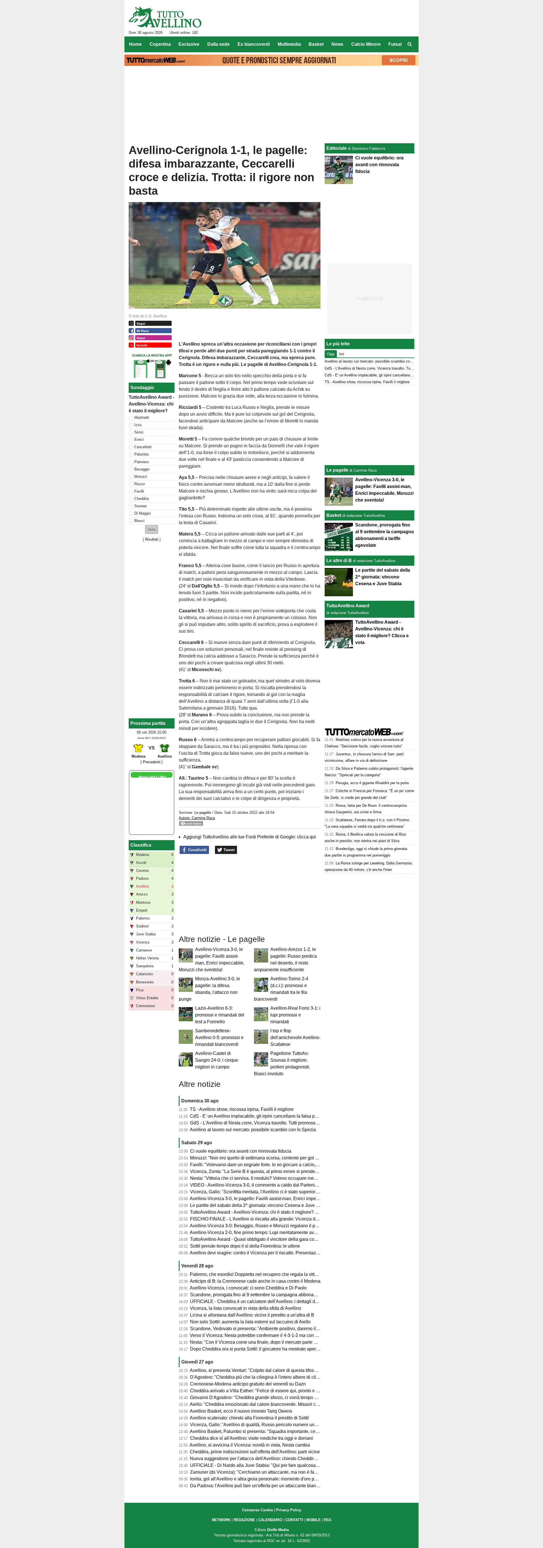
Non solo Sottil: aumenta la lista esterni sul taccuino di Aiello (250, 1321)
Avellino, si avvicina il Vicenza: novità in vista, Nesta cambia (249, 1445)
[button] (151, 529)
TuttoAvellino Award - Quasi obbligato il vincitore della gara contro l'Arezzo (264, 1239)
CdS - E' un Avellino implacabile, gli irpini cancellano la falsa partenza (260, 1116)
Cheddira (141, 499)
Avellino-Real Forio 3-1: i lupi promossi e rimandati (295, 1015)
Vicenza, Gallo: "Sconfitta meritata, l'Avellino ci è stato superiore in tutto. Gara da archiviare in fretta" (289, 1191)
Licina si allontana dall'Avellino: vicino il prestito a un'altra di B (252, 1315)
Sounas (140, 506)
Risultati (151, 539)
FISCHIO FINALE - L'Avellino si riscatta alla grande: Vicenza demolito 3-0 (264, 1219)
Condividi (197, 849)
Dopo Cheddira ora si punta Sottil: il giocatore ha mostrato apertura (257, 1349)
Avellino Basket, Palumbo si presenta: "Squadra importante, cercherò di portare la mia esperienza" (288, 1431)
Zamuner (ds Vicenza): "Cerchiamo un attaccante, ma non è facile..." (258, 1472)
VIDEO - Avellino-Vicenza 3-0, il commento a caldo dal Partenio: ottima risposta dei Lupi (278, 1185)
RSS (327, 1520)
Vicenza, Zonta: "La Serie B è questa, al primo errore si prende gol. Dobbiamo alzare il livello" (283, 1171)
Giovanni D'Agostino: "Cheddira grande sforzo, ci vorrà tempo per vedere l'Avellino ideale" (280, 1397)
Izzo (137, 425)
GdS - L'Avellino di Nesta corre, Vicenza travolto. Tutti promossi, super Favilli (266, 1122)
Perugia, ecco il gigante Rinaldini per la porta (372, 783)
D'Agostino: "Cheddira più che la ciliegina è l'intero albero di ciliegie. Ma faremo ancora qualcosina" (289, 1377)
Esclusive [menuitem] (188, 44)
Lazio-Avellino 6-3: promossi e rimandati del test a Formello (219, 1015)
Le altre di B (339, 560)
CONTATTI (294, 1520)
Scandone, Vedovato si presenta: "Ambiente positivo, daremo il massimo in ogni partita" (277, 1328)
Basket (333, 515)
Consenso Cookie (257, 1510)
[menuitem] (409, 44)
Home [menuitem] (135, 44)
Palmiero (141, 462)
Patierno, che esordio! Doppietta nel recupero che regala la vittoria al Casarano (269, 1274)
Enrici (139, 439)
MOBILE (313, 1520)
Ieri (341, 354)
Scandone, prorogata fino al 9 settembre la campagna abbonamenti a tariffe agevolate (275, 1294)
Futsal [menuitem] (395, 44)
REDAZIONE (244, 1520)
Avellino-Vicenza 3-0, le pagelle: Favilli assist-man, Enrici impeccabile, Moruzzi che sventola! (283, 1198)
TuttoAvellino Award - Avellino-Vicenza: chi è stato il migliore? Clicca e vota (265, 1212)
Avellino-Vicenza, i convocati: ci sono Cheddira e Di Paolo (248, 1287)
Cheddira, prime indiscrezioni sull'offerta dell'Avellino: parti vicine (255, 1451)
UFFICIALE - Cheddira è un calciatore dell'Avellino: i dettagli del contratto (263, 1301)
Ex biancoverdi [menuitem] (254, 44)
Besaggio (142, 469)
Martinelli (141, 417)
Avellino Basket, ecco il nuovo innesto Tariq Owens (241, 1411)
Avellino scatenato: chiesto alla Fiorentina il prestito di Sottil (249, 1417)
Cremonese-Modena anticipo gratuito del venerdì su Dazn (248, 1384)
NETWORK (221, 1520)
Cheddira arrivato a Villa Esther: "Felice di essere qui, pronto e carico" (260, 1390)
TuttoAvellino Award (347, 605)
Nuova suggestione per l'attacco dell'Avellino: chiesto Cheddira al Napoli (262, 1458)
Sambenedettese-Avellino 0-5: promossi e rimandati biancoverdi (219, 1037)
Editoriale (336, 148)
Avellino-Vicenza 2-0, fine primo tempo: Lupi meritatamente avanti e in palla (265, 1232)
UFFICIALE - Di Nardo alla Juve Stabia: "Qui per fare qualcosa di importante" (267, 1465)
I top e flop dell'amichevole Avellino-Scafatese (295, 1037)
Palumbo (141, 454)
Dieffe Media (278, 1530)
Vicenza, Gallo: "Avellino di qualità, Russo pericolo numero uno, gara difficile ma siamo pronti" (284, 1424)
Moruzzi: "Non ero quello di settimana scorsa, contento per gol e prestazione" (267, 1157)
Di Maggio (142, 513)
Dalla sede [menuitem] (218, 44)
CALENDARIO (270, 1520)
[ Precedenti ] (152, 762)
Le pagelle (202, 812)
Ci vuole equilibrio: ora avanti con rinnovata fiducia (240, 1151)
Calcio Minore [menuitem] (366, 44)
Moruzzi (140, 476)
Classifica (140, 845)
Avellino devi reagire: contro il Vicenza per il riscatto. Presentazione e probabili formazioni (279, 1252)
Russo (139, 484)
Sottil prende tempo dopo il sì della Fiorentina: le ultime (245, 1246)
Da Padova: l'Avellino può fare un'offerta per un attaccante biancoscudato (263, 1485)
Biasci (139, 521)
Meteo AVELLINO (152, 777)
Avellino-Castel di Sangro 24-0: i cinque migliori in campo (216, 1060)
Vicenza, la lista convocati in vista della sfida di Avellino (245, 1308)
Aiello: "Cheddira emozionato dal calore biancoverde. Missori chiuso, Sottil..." (267, 1404)
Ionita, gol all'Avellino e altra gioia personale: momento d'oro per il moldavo (265, 1479)
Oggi (331, 354)
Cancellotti (143, 447)
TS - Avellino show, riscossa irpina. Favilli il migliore (242, 1109)
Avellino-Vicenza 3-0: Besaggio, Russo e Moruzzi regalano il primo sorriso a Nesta (272, 1225)
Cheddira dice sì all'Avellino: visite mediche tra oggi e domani (251, 1438)
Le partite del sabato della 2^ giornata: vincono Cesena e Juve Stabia (259, 1205)
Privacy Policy (288, 1510)
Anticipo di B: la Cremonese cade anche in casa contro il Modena (255, 1281)
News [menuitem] (337, 44)
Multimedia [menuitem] (289, 44)
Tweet (228, 849)
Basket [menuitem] (316, 44)
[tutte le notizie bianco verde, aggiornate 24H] (165, 17)
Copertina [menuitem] (160, 44)
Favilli (139, 491)
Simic (139, 432)
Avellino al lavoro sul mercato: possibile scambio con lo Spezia (253, 1129)
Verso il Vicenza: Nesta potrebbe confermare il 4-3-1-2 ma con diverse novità (266, 1335)
